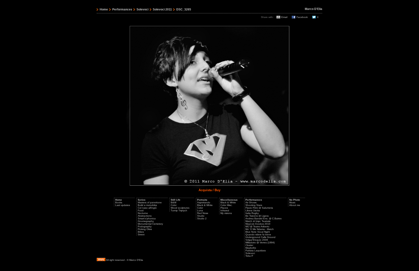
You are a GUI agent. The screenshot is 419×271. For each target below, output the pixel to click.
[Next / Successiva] (209, 184)
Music (292, 202)
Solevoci (142, 9)
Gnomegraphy (146, 221)
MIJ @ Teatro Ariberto (257, 226)
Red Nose (202, 213)
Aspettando (203, 202)
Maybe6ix (250, 247)
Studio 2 (202, 218)
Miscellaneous (229, 199)
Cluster (249, 245)
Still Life (175, 199)
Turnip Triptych (179, 210)
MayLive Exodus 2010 (257, 223)
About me (294, 205)
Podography (145, 226)
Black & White (205, 205)
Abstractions (145, 215)
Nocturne (143, 213)
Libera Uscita (252, 210)
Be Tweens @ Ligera (257, 215)
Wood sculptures (180, 207)
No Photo (294, 199)
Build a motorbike (147, 205)
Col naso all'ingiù (147, 207)
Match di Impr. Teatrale (258, 221)
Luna (200, 210)
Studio (200, 215)
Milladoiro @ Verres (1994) (260, 242)
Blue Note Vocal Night (257, 231)
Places (224, 207)
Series (141, 199)
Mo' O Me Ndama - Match (259, 229)
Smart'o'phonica (147, 218)
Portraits (202, 199)
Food (141, 210)
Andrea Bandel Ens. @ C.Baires (263, 218)
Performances (122, 9)
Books (118, 202)
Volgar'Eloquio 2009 (256, 239)
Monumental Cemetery (150, 223)
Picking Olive (145, 229)
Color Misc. (226, 205)
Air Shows (251, 202)
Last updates (122, 205)
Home (104, 9)
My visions (226, 213)
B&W (173, 202)
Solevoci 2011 (162, 9)
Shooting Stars (253, 205)
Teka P (249, 256)
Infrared (224, 210)
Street (141, 234)
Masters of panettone (150, 202)
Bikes (141, 231)
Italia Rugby (252, 213)
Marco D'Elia (313, 9)
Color (174, 205)
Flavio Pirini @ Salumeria (259, 207)
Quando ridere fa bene (258, 234)
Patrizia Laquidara (255, 250)
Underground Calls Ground (260, 237)
